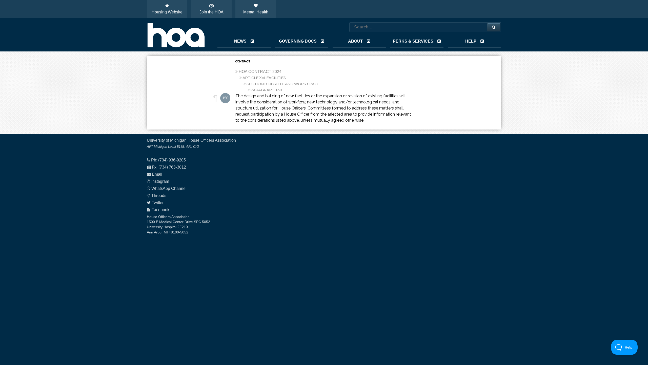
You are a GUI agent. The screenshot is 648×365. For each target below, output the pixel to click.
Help (470, 41)
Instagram (160, 181)
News (240, 41)
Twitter (158, 202)
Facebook (160, 210)
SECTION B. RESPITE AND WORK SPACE (283, 84)
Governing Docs (298, 41)
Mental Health (255, 12)
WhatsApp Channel (169, 188)
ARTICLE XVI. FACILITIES (264, 78)
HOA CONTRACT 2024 (260, 71)
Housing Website (167, 12)
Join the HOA (211, 12)
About (355, 41)
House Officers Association (176, 35)
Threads (158, 195)
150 (225, 98)
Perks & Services (413, 41)
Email (157, 174)
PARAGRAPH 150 (266, 90)
